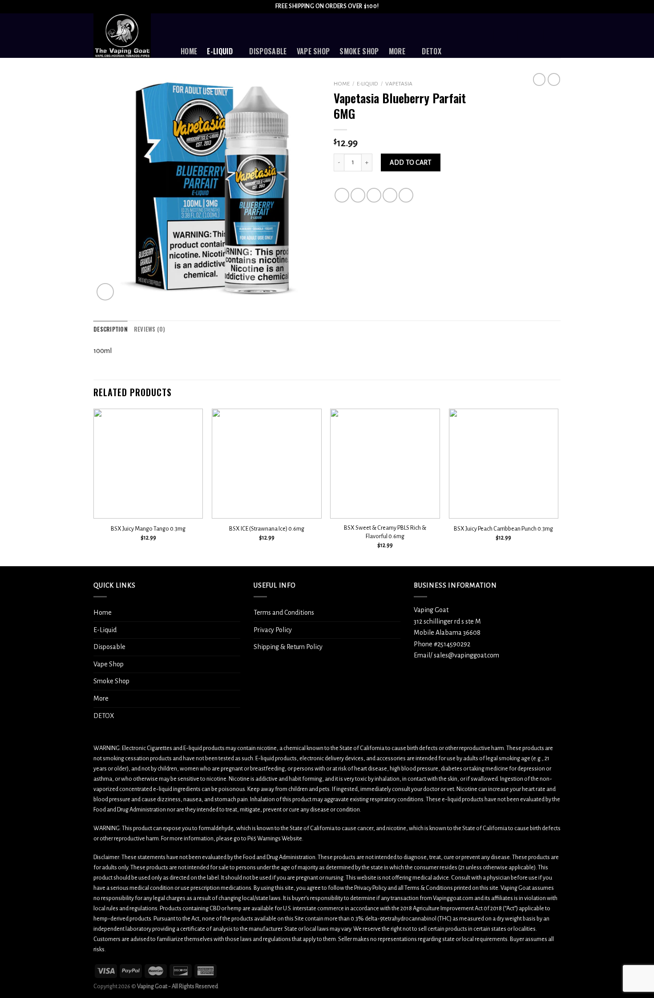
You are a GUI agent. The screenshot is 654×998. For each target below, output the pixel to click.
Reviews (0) (150, 329)
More (397, 51)
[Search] (481, 35)
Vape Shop (313, 51)
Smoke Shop (359, 51)
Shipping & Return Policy (288, 646)
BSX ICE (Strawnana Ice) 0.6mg (266, 528)
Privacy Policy (273, 629)
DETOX (431, 51)
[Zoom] (105, 291)
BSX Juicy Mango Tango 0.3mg (148, 528)
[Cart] (556, 35)
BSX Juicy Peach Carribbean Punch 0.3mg (503, 528)
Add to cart (410, 162)
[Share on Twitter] (358, 195)
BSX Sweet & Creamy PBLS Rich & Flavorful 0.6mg (385, 532)
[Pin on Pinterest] (390, 195)
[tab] (110, 329)
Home (189, 51)
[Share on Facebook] (342, 195)
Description (110, 329)
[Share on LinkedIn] (406, 195)
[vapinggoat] (130, 35)
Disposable (268, 51)
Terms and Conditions (284, 612)
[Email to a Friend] (374, 195)
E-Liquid (220, 51)
